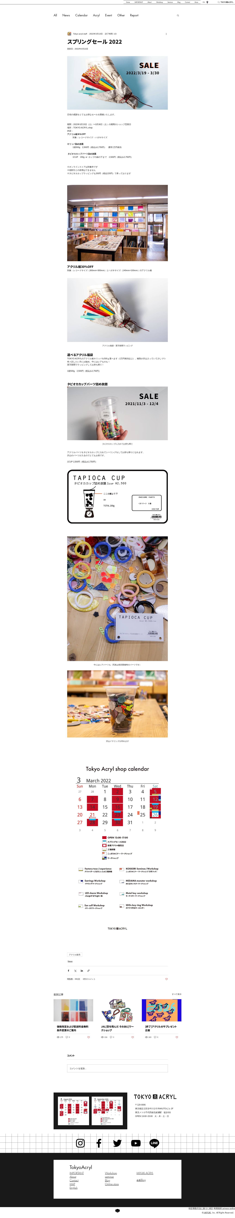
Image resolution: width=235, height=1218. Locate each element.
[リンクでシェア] (88, 970)
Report (134, 15)
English (74, 1188)
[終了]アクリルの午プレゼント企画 (161, 1028)
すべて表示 (176, 994)
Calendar (81, 15)
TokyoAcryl (81, 1167)
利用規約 (218, 1208)
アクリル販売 (74, 954)
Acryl (96, 15)
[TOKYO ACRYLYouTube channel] (136, 1143)
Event (108, 15)
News (66, 15)
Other (121, 15)
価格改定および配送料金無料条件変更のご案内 (72, 1028)
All (55, 15)
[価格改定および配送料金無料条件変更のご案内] (73, 1010)
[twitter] (117, 1143)
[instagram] (80, 1143)
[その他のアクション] (166, 33)
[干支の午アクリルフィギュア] (161, 1010)
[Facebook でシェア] (68, 970)
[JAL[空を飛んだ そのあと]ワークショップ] (117, 1010)
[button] (178, 15)
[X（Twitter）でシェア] (75, 970)
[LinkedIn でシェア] (82, 970)
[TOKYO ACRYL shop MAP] (207, 2)
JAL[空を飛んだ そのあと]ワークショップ (117, 1028)
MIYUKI (207, 1212)
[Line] (154, 1143)
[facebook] (99, 1143)
